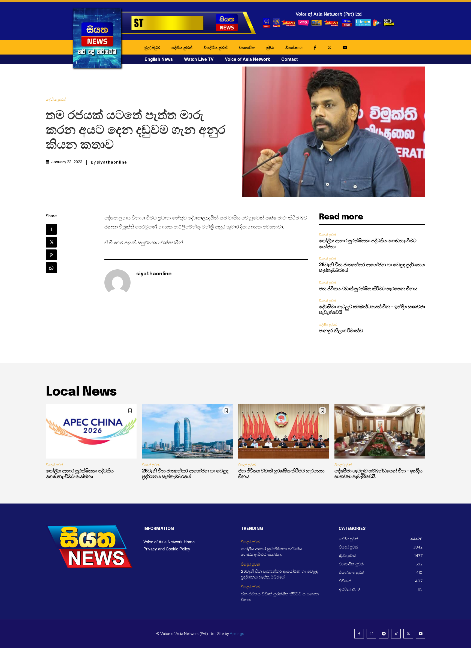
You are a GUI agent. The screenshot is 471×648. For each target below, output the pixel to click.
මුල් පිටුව (152, 47)
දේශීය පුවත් (181, 47)
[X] (51, 242)
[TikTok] (396, 633)
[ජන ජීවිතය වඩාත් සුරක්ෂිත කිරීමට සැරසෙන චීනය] (283, 431)
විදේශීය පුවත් (216, 47)
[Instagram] (371, 633)
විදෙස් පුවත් (327, 235)
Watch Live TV (199, 59)
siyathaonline (112, 162)
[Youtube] (420, 633)
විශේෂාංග (294, 47)
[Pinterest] (51, 254)
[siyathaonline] (117, 282)
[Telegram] (383, 633)
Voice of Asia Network (247, 59)
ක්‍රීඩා (270, 47)
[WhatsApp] (51, 267)
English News (158, 59)
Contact (289, 59)
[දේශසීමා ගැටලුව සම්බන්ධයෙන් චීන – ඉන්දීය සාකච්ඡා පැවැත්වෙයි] (379, 431)
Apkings (237, 633)
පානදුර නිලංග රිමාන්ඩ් (341, 330)
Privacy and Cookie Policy (166, 548)
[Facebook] (51, 229)
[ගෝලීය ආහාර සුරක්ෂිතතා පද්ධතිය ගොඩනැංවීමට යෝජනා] (91, 431)
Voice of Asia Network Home (169, 541)
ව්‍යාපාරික (247, 47)
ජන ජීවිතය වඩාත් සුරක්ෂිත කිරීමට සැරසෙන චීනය (368, 289)
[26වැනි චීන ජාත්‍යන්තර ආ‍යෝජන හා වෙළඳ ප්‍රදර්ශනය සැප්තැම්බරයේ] (187, 431)
